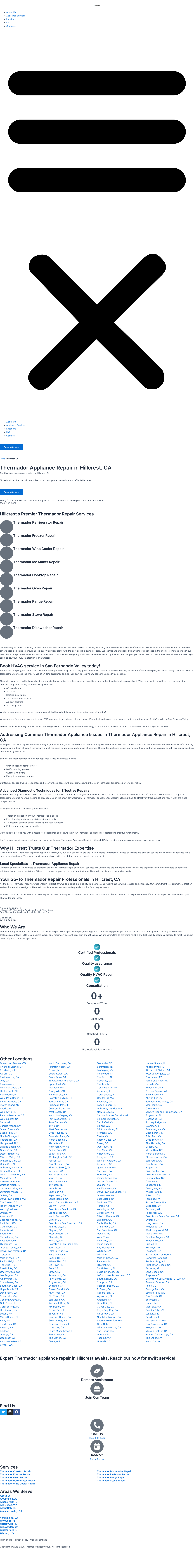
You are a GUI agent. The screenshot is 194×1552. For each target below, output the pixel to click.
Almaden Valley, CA (10, 1341)
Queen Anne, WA (106, 1167)
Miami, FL (102, 1254)
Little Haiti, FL (104, 1303)
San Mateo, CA (57, 1247)
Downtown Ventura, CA (13, 1251)
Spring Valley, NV (155, 1178)
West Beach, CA (57, 1112)
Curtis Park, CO (8, 1226)
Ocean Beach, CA (10, 1129)
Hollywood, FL (154, 1327)
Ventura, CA (55, 1178)
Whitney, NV (104, 1251)
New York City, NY (59, 1146)
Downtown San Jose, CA (62, 1209)
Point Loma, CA (57, 1278)
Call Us (97, 1434)
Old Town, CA (56, 1296)
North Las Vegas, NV (60, 1115)
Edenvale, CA (104, 1101)
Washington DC (105, 1209)
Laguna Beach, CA (10, 1146)
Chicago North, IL (10, 1184)
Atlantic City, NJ (58, 1226)
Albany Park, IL (8, 1278)
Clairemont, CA (8, 1244)
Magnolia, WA (56, 1087)
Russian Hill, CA (57, 1275)
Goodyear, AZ (7, 1337)
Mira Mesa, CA (8, 1178)
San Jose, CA (104, 1171)
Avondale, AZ (104, 1164)
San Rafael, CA (105, 1122)
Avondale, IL (104, 1091)
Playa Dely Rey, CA (107, 1310)
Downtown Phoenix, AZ (159, 1174)
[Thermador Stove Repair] (6, 619)
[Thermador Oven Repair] (6, 592)
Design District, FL (10, 1171)
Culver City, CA (105, 1306)
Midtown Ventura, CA (109, 1327)
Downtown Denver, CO (13, 1063)
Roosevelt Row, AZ (59, 1303)
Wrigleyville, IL (8, 1112)
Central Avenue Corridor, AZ (112, 1115)
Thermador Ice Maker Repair (36, 562)
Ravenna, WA (56, 1171)
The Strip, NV (7, 1265)
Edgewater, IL (153, 1167)
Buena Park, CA (8, 1132)
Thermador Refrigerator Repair (38, 522)
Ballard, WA (103, 1126)
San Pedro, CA (154, 1160)
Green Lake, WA (106, 1195)
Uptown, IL (103, 1334)
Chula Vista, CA (8, 1150)
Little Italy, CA (56, 1327)
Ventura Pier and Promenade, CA (164, 1112)
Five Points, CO (8, 1268)
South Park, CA (57, 1153)
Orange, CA (6, 1334)
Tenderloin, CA (8, 1324)
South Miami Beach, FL (61, 1331)
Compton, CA (104, 1282)
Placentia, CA (104, 1080)
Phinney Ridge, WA (156, 1122)
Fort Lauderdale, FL (59, 1119)
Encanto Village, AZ (11, 1219)
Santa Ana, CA (57, 1334)
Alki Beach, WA (57, 1306)
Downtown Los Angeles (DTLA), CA (165, 1278)
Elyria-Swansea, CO (108, 1272)
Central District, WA (59, 1108)
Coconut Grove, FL (10, 1299)
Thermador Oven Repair (32, 588)
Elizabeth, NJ (7, 1070)
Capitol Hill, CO (57, 1258)
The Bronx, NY (105, 1077)
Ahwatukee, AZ (154, 1098)
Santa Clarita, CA (106, 1223)
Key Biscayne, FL (106, 1247)
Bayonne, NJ (56, 1313)
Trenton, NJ (103, 1084)
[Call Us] (97, 1425)
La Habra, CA (104, 1219)
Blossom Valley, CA (156, 1157)
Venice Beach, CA (107, 1178)
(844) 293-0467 (8, 919)
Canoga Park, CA (155, 1289)
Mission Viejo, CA (9, 1258)
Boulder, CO (6, 1331)
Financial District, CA (11, 1066)
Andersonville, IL (155, 1066)
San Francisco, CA (107, 1230)
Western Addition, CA (109, 1160)
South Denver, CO (107, 1278)
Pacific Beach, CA (107, 1188)
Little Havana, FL (58, 1132)
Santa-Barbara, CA (10, 1101)
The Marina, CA (57, 1337)
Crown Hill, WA (57, 1205)
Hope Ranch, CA (9, 1289)
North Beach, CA (58, 1181)
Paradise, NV (153, 1198)
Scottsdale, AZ (154, 1077)
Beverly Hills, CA (155, 1240)
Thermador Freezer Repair (34, 535)
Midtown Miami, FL (107, 1129)
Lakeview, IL (152, 1313)
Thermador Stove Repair (33, 614)
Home (2, 459)
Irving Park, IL (104, 1244)
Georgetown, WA (58, 1073)
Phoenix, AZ (6, 1230)
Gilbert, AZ (152, 1146)
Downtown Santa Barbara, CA (162, 1216)
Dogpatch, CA (153, 1205)
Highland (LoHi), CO (60, 1167)
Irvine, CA (54, 1126)
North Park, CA (57, 1254)
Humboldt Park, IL (58, 1105)
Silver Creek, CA (155, 1094)
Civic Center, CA (155, 1171)
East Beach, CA (154, 1164)
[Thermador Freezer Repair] (6, 540)
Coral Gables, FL (106, 1094)
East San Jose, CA (10, 1240)
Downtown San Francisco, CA (65, 1223)
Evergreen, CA (105, 1157)
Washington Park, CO (60, 1157)
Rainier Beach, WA (156, 1202)
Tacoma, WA (104, 1337)
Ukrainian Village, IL (11, 1191)
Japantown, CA (57, 1195)
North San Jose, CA (60, 1063)
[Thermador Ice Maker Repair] (6, 566)
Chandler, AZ (56, 1191)
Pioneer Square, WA (156, 1091)
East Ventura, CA (9, 1077)
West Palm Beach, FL (11, 1098)
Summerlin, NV (105, 1066)
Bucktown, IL (153, 1317)
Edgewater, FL (154, 1115)
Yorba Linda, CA (9, 1237)
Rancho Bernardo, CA (12, 1115)
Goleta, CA (6, 1195)
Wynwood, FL (104, 1296)
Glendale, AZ (56, 1237)
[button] (97, 225)
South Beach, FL (106, 1268)
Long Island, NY (154, 1223)
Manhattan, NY (154, 1150)
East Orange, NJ (58, 1174)
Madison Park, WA (156, 1320)
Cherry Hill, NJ (154, 1188)
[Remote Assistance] (97, 1371)
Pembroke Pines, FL (157, 1080)
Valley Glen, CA (105, 1153)
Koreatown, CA (105, 1313)
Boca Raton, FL (8, 1094)
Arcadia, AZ (55, 1188)
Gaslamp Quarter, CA (157, 1282)
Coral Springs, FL (9, 1306)
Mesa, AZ (5, 1122)
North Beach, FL (58, 1139)
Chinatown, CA (105, 1226)
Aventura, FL (7, 1216)
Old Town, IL (56, 1265)
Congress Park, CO (156, 1258)
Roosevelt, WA (154, 1212)
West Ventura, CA (58, 1233)
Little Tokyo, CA (154, 1139)
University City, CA (10, 1160)
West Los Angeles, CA (158, 1073)
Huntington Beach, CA (158, 1265)
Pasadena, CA (153, 1251)
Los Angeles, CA (9, 1275)
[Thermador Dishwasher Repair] (6, 632)
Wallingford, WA (9, 1209)
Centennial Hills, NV (11, 1188)
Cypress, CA (152, 1219)
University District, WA (109, 1108)
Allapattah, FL (56, 1143)
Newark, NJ (103, 1233)
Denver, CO (55, 1219)
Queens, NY (103, 1184)
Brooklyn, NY (153, 1247)
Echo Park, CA (154, 1136)
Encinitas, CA (56, 1285)
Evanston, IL (152, 1126)
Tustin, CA (102, 1136)
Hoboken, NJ (104, 1174)
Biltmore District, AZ (108, 1119)
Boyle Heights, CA (156, 1129)
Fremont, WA (104, 1132)
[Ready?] (97, 1446)
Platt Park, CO (8, 1223)
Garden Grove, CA (107, 1181)
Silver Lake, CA (8, 1296)
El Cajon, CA (104, 1289)
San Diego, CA (57, 1299)
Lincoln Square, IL (155, 1063)
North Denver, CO (59, 1216)
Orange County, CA (11, 1247)
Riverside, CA (104, 1240)
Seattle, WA (6, 1233)
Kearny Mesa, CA (106, 1139)
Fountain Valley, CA (59, 1066)
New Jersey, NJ (106, 1112)
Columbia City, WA (107, 1087)
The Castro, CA (8, 1202)
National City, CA (58, 1094)
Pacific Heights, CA (10, 1261)
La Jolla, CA (152, 1084)
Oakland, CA (152, 1108)
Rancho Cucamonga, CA (159, 1334)
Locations (11, 19)
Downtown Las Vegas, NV (111, 1191)
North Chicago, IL (10, 1136)
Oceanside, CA (154, 1119)
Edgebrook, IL (153, 1184)
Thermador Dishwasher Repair (38, 628)
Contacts (10, 26)
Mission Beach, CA (107, 1258)
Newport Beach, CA (60, 1317)
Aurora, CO (6, 1073)
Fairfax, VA (55, 1160)
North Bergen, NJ (155, 1153)
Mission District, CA (156, 1331)
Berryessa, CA (153, 1299)
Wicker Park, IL (154, 1191)
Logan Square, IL (106, 1105)
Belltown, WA (153, 1209)
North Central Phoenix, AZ (63, 1202)
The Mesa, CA (105, 1150)
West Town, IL (105, 1237)
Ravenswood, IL (9, 1084)
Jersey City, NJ (105, 1212)
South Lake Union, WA (109, 1320)
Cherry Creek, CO (10, 1272)
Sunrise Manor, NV (10, 1126)
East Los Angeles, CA (157, 1237)
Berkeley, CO (56, 1240)
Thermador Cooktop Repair (35, 575)
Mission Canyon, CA (108, 1216)
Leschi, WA (6, 1313)
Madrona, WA (104, 1202)
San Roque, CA (105, 1331)
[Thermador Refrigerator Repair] (6, 526)
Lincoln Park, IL (154, 1132)
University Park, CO (11, 1167)
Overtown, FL (104, 1146)
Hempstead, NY (9, 1143)
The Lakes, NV (154, 1337)
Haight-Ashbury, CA (11, 1205)
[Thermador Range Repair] (6, 605)
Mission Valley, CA (10, 1157)
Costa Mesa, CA (9, 1282)
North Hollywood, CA (109, 1317)
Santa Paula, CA (57, 1077)
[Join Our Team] (97, 1388)
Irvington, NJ (56, 1184)
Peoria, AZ (5, 1108)
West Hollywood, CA (157, 1230)
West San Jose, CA (10, 1087)
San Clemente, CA (59, 1164)
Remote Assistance (97, 1380)
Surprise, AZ (152, 1275)
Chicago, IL (55, 1341)
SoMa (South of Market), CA (161, 1254)
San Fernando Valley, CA (159, 1101)
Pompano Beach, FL (60, 1324)
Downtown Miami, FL (60, 1098)
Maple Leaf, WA (154, 1233)
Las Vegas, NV (105, 1070)
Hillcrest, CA (104, 1265)
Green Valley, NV (58, 1320)
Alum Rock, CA (57, 1292)
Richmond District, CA (158, 1070)
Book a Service (97, 1459)
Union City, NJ (8, 1164)
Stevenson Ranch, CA (12, 1181)
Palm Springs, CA (58, 1251)
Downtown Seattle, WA (13, 1198)
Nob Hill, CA (103, 1341)
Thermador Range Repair (33, 601)
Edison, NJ (55, 1070)
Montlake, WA (153, 1306)
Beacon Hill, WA (154, 1087)
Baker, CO (102, 1143)
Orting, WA (6, 1212)
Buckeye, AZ (152, 1268)
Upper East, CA (57, 1084)
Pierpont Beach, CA (108, 1285)
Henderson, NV (8, 1310)
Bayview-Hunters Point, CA (64, 1080)
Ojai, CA (4, 1080)
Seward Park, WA (155, 1292)
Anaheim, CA (104, 1299)
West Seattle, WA (58, 1129)
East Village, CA (105, 1198)
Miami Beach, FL (9, 1317)
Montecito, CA (154, 1105)
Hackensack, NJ (9, 1091)
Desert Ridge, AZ (9, 1153)
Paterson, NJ (104, 1261)
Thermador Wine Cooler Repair (38, 549)
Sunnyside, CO (57, 1091)
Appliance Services (15, 15)
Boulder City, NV (155, 1310)
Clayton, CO (55, 1230)
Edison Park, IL (57, 1310)
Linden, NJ (152, 1303)
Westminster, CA (9, 1119)
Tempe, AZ (103, 1205)
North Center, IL (155, 1341)
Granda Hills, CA (58, 1212)
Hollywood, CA (154, 1226)
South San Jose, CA (11, 1285)
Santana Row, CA (58, 1101)
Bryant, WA (6, 1344)
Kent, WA (5, 1320)
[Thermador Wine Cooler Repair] (6, 553)
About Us (11, 12)
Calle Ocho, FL (105, 1324)
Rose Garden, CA (58, 1122)
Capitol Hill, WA (105, 1098)
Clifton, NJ (55, 1272)
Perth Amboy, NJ (155, 1261)
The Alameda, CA (155, 1143)
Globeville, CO (105, 1063)
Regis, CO (151, 1285)
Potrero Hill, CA (8, 1139)
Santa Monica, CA (58, 1198)
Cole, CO (5, 1254)
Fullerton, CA (153, 1195)
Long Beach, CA (155, 1272)
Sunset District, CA (59, 1289)
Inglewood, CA (105, 1073)
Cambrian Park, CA (59, 1136)
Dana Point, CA (8, 1292)
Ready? (97, 1455)
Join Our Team (97, 1397)
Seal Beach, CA (154, 1296)
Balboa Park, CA (58, 1150)
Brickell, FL (152, 1244)
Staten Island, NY (9, 1105)
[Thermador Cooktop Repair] (6, 579)
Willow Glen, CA (57, 1261)
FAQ (8, 22)
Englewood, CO (57, 1282)
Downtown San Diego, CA (63, 1244)
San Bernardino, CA (156, 1324)
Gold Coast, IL (8, 1303)
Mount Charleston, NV (12, 1174)
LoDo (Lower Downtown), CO (113, 1275)
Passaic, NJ (6, 1327)
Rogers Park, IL (105, 1292)
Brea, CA (53, 1268)
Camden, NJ (152, 1181)
